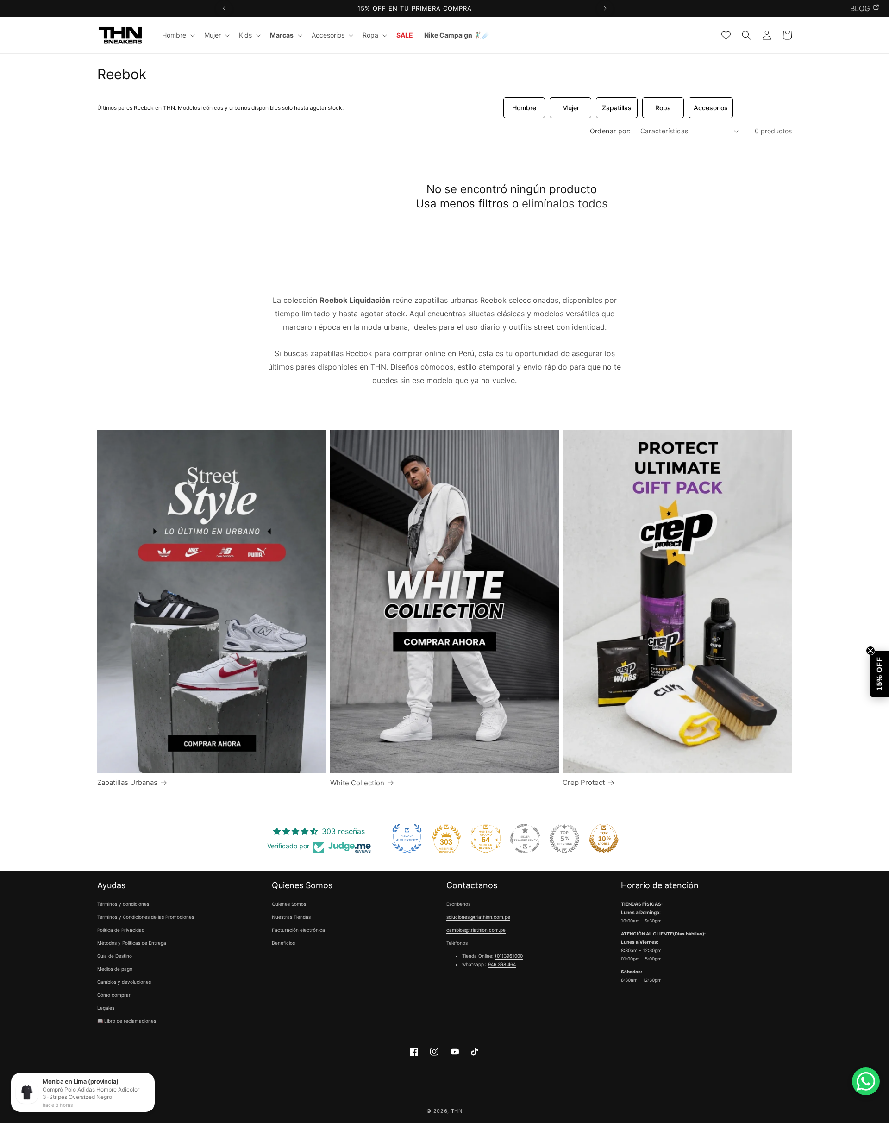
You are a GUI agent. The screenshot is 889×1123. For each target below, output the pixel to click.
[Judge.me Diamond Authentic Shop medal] (407, 838)
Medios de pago (114, 969)
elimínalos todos (565, 203)
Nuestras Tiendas (291, 917)
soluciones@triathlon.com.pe (478, 917)
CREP (860, 8)
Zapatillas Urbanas (127, 782)
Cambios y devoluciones (124, 982)
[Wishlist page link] (726, 35)
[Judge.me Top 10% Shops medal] (604, 838)
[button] (178, 35)
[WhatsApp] (866, 1081)
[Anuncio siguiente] (605, 8)
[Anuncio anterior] (224, 8)
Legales (105, 1008)
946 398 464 (502, 964)
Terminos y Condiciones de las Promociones (145, 917)
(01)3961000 (509, 956)
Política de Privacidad (120, 930)
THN (457, 1111)
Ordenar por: (610, 131)
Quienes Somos (289, 904)
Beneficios (283, 943)
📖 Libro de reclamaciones (126, 1021)
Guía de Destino (114, 956)
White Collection (357, 782)
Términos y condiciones (123, 904)
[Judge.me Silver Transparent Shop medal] (525, 838)
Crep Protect (584, 782)
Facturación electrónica (298, 930)
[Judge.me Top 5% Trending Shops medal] (564, 838)
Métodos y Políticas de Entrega (131, 943)
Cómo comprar (114, 995)
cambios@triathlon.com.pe (476, 930)
